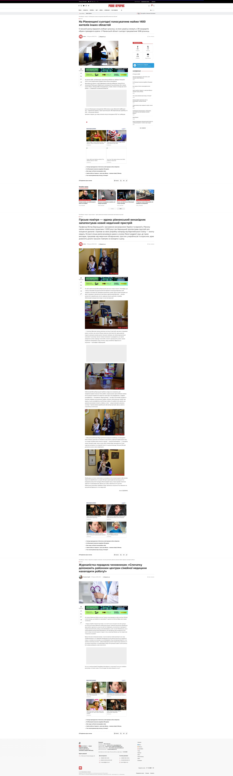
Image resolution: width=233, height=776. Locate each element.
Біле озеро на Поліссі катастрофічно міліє (96, 171)
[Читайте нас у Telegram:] (135, 65)
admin (84, 36)
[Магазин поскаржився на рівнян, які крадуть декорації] (107, 195)
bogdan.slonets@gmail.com (117, 746)
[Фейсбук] (79, 6)
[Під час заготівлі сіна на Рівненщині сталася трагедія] (126, 195)
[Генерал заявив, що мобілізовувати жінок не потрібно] (88, 195)
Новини (81, 18)
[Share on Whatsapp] (81, 79)
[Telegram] (88, 6)
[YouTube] (84, 6)
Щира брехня (135, 117)
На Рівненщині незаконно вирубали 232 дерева (97, 169)
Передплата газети (145, 1)
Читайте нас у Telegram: (142, 64)
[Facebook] (138, 48)
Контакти (153, 1)
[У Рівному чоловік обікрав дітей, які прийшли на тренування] (145, 195)
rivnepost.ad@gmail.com (112, 749)
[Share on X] (81, 76)
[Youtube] (148, 56)
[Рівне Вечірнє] (80, 767)
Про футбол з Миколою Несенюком (148, 13)
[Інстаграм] (86, 6)
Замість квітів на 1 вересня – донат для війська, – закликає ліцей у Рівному (103, 173)
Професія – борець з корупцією (92, 13)
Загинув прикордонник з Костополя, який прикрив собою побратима (102, 166)
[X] (81, 6)
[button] (149, 5)
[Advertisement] (106, 98)
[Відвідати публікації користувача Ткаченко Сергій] (81, 577)
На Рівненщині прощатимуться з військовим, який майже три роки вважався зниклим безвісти (142, 112)
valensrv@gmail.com (117, 745)
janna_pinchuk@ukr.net (119, 747)
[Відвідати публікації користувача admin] (81, 36)
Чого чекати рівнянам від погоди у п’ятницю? (97, 175)
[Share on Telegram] (81, 82)
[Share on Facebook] (81, 73)
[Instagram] (138, 56)
